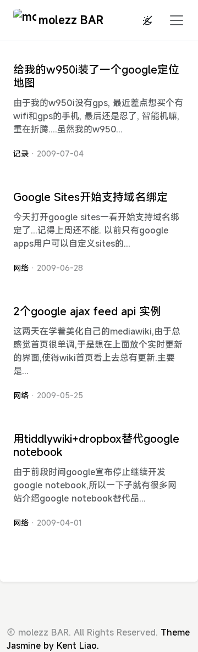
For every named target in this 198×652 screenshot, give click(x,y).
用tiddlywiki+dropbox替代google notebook (96, 445)
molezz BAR (70, 20)
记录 (21, 153)
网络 (21, 268)
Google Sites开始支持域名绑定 (90, 197)
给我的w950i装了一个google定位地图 (96, 76)
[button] (173, 20)
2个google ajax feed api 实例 (87, 311)
